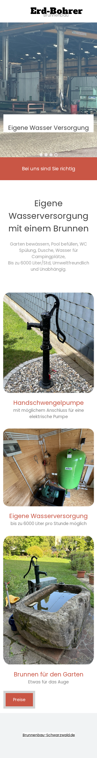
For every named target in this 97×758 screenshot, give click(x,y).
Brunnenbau (56, 15)
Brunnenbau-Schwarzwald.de (49, 735)
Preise (19, 700)
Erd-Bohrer (56, 11)
